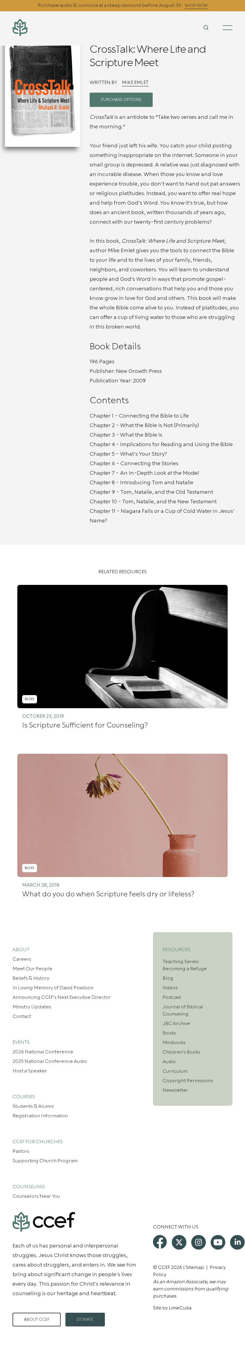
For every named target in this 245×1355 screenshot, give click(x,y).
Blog (168, 978)
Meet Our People (32, 968)
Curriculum (175, 1071)
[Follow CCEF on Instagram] (198, 1242)
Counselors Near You (36, 1196)
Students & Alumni (33, 1106)
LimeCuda (180, 1308)
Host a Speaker (30, 1071)
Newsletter (175, 1090)
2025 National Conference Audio (50, 1061)
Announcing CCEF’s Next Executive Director (62, 997)
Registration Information (40, 1116)
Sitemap (195, 1267)
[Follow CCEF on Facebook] (160, 1242)
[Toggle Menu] (227, 28)
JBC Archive (176, 1023)
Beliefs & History (31, 978)
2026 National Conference (43, 1052)
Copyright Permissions (188, 1080)
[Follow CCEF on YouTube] (218, 1242)
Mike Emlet (135, 82)
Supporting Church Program (45, 1161)
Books (169, 1033)
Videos (170, 988)
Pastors (21, 1151)
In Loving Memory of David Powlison (53, 988)
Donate (85, 1320)
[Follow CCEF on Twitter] (179, 1242)
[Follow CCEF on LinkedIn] (237, 1242)
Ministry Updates (32, 1007)
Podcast (172, 997)
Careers (22, 959)
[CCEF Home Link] (49, 27)
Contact (22, 1016)
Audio (169, 1061)
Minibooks (174, 1042)
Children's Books (181, 1052)
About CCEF (36, 1320)
